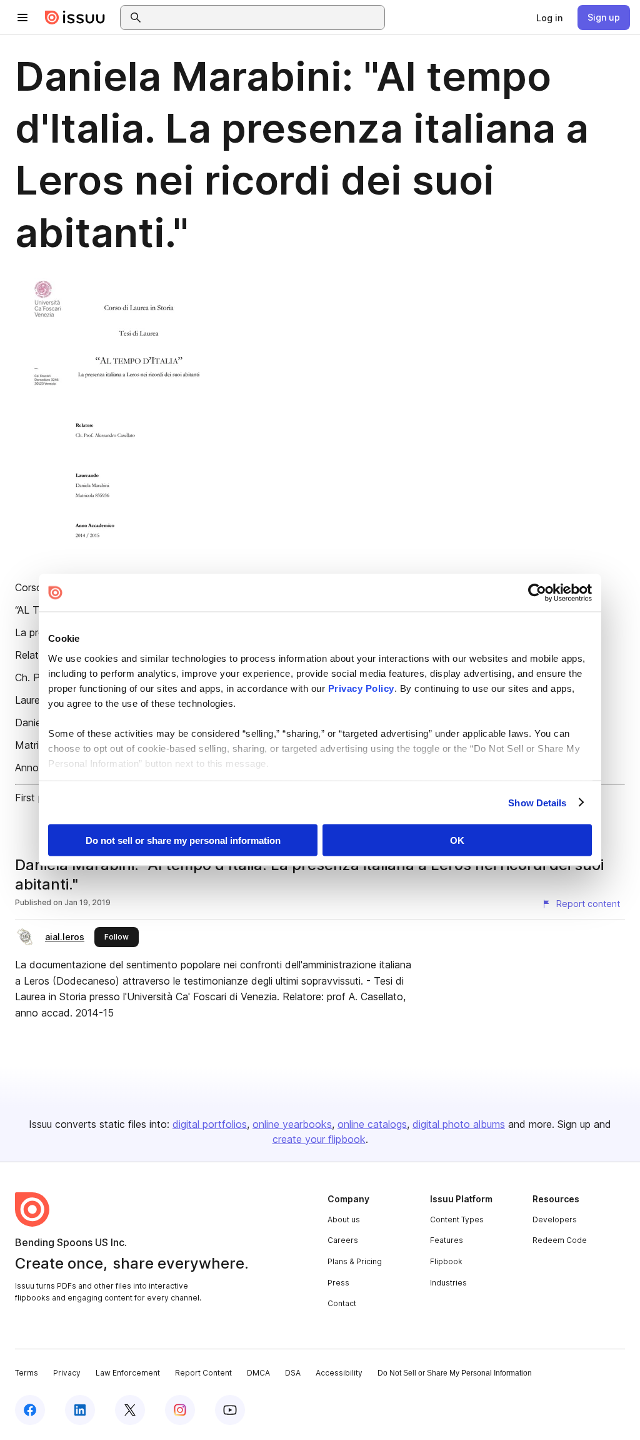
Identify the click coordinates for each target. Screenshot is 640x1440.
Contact (342, 1303)
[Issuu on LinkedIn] (80, 1410)
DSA (293, 1372)
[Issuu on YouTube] (230, 1410)
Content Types (457, 1219)
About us (344, 1219)
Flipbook (446, 1261)
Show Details (537, 802)
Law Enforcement (128, 1372)
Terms (26, 1372)
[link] (549, 17)
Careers (343, 1240)
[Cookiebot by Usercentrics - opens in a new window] (537, 593)
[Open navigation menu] (22, 17)
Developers (554, 1219)
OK (457, 840)
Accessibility (339, 1372)
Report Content (203, 1372)
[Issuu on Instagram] (180, 1410)
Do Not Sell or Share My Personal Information (455, 1373)
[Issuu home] (75, 17)
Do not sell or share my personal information (183, 840)
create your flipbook (319, 1139)
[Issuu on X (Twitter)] (130, 1410)
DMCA (258, 1372)
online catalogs (372, 1124)
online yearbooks (292, 1124)
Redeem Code (559, 1240)
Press (338, 1282)
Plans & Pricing (355, 1261)
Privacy (67, 1372)
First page (38, 797)
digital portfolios (209, 1124)
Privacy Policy (361, 687)
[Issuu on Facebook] (30, 1410)
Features (446, 1240)
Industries (448, 1282)
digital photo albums (458, 1124)
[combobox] (263, 17)
